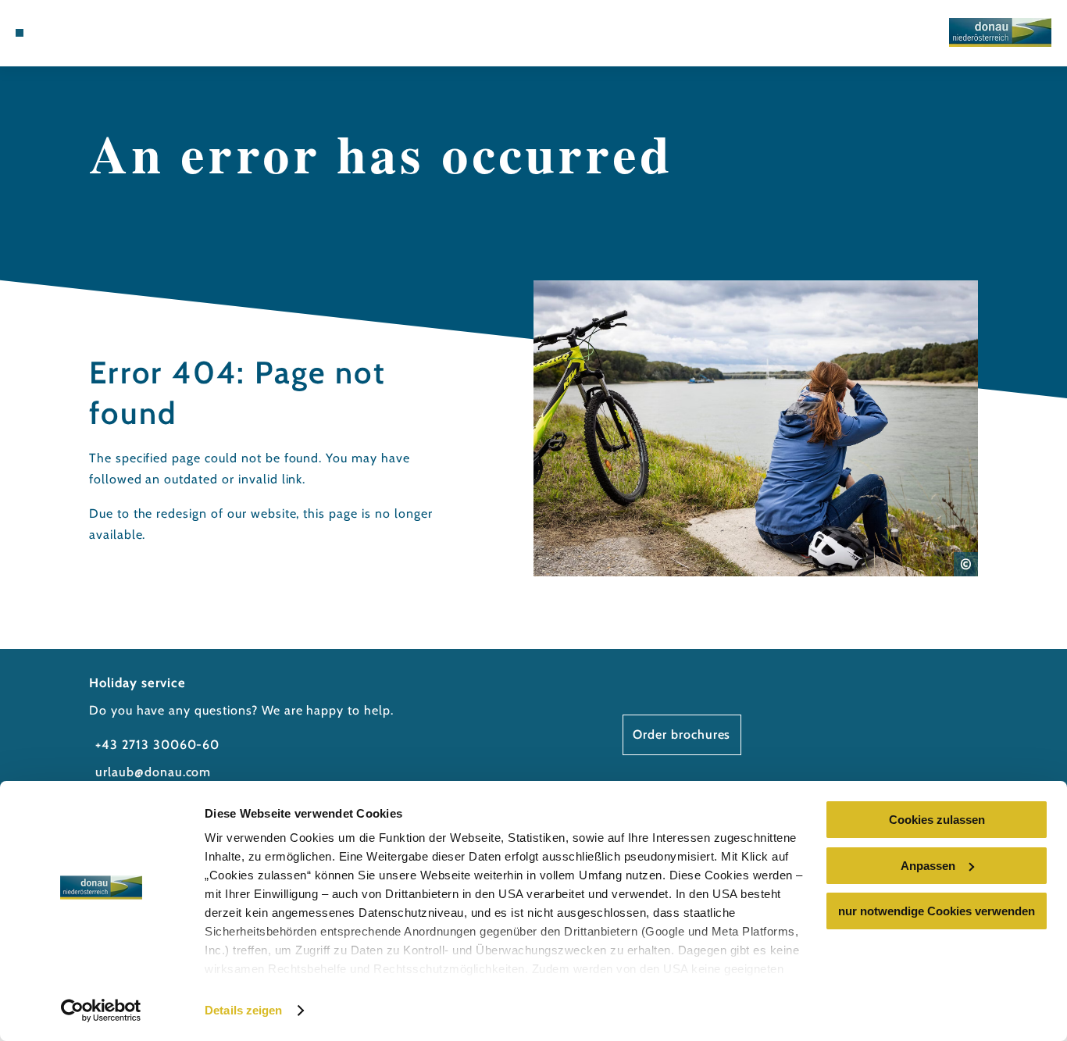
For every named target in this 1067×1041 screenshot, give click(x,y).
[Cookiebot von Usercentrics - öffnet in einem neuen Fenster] (101, 1010)
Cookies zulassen (937, 819)
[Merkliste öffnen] (94, 33)
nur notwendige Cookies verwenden (936, 911)
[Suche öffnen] (113, 33)
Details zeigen (243, 1010)
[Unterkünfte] (55, 33)
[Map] (75, 33)
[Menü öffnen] (19, 33)
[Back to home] (1000, 32)
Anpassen (928, 865)
